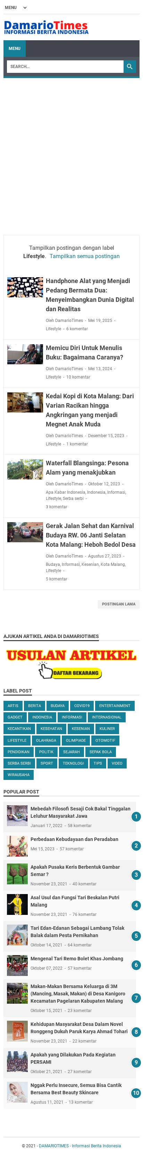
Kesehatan (51, 728)
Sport (47, 763)
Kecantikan (19, 728)
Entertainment (115, 706)
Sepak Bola (101, 752)
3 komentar (56, 506)
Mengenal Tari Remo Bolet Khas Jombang (77, 958)
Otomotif (105, 740)
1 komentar (77, 444)
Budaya (53, 564)
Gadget (15, 717)
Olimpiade (76, 740)
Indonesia (96, 492)
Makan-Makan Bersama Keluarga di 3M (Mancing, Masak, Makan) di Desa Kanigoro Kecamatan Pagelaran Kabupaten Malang (78, 994)
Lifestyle (53, 328)
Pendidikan (19, 752)
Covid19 (82, 706)
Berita (34, 706)
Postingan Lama (118, 604)
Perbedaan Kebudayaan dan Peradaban (74, 839)
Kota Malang (113, 564)
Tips (98, 763)
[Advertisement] (71, 153)
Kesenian (90, 564)
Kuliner (107, 728)
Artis (13, 706)
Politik (46, 752)
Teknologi (73, 763)
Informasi (116, 492)
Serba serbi (73, 498)
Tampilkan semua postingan (85, 256)
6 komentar (77, 328)
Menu (14, 48)
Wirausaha (19, 775)
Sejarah (71, 752)
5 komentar (56, 579)
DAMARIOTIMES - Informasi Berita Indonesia (80, 1146)
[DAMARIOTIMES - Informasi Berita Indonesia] (46, 27)
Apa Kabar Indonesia (65, 492)
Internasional (106, 717)
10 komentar (78, 377)
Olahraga (46, 740)
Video (117, 763)
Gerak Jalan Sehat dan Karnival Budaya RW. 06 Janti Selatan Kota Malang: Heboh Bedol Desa (91, 535)
